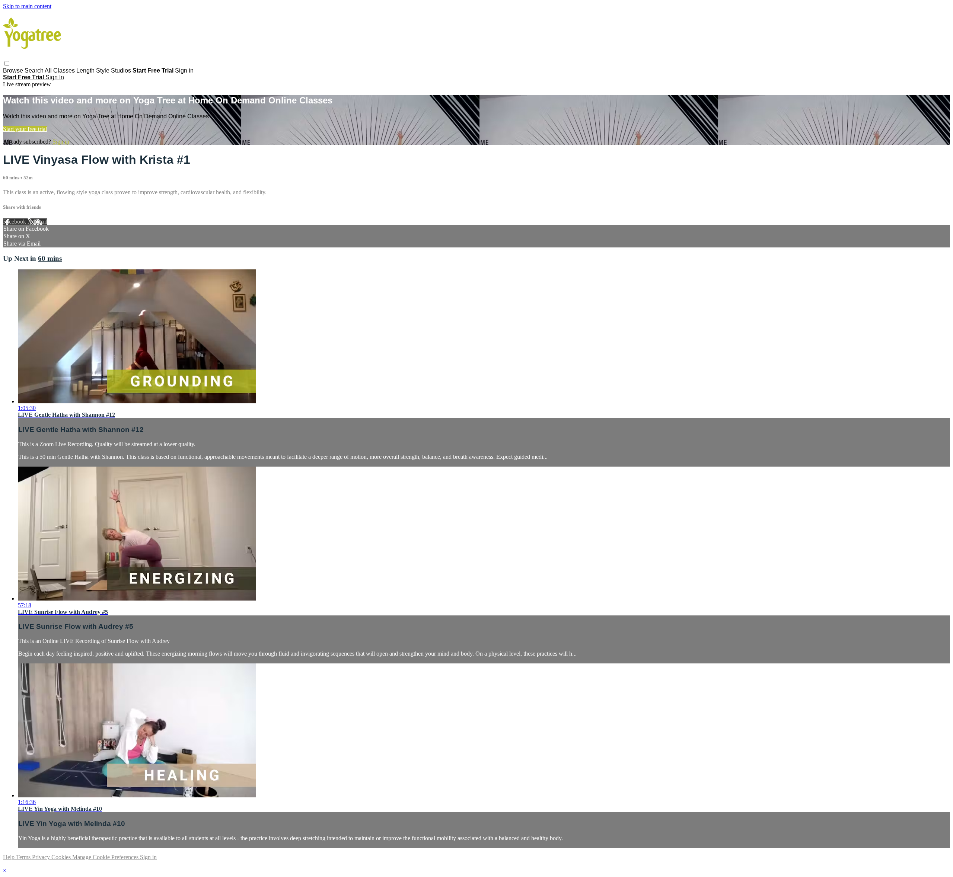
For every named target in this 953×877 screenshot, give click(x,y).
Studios (121, 70)
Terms (24, 857)
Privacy (41, 857)
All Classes (60, 70)
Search (35, 70)
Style (102, 70)
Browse (14, 70)
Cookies (61, 857)
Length (85, 70)
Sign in (184, 70)
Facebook (15, 221)
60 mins (11, 177)
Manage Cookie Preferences (106, 857)
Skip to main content (27, 6)
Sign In (54, 77)
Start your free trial (25, 129)
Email (40, 221)
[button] (6, 63)
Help (9, 857)
